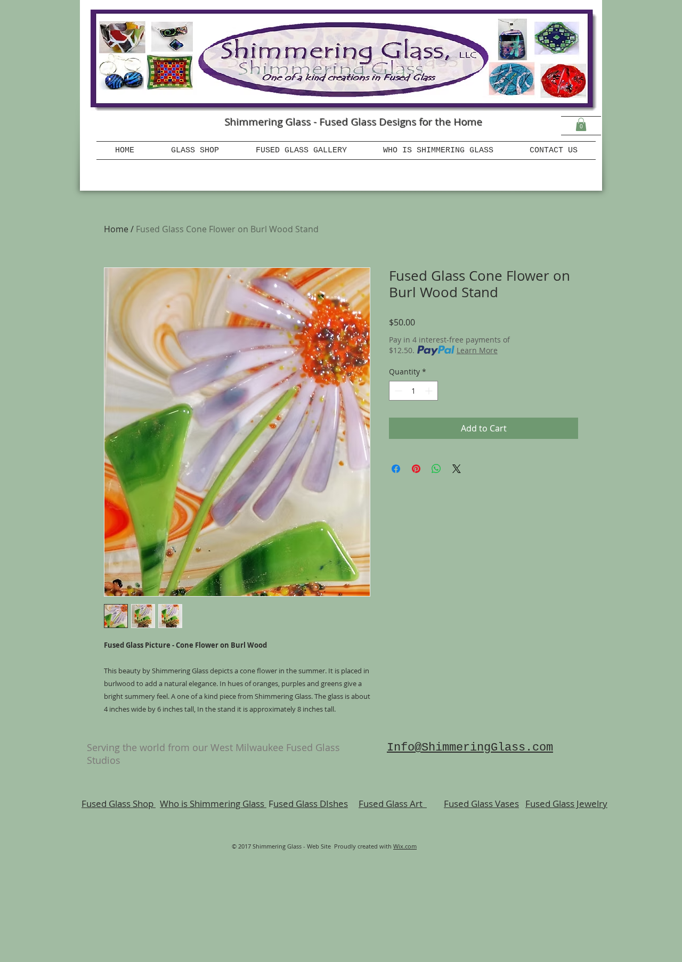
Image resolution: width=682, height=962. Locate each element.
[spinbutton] (413, 390)
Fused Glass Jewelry (566, 803)
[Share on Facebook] (395, 468)
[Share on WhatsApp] (436, 468)
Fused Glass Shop (119, 803)
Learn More (477, 350)
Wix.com (405, 846)
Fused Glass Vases (481, 803)
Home (116, 229)
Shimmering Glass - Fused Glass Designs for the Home (354, 122)
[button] (581, 124)
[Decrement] (397, 390)
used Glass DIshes (310, 803)
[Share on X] (456, 468)
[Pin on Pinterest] (416, 468)
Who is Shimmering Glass (213, 803)
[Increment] (429, 390)
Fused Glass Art (393, 803)
